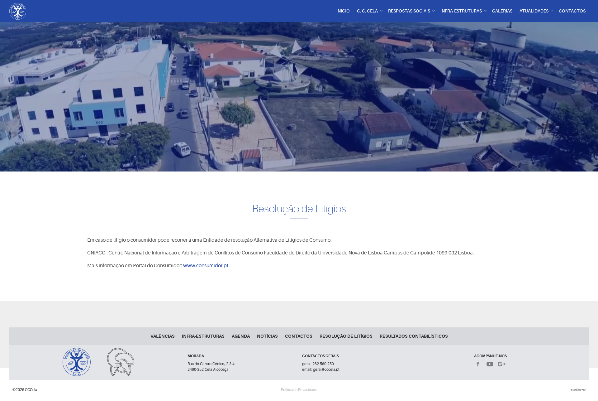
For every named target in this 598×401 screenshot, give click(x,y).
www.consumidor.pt (205, 265)
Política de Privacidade (299, 390)
